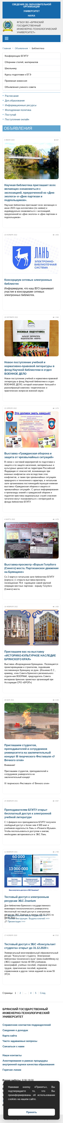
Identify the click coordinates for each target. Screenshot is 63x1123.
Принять (31, 1112)
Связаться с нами (13, 1046)
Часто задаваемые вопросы (20, 1041)
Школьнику (11, 68)
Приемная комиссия (16, 80)
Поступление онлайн (17, 119)
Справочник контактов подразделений (27, 1025)
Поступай (10, 114)
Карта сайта (10, 1035)
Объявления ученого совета (20, 87)
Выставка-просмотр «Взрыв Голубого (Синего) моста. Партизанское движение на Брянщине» (31, 568)
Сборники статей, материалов (21, 62)
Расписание (12, 95)
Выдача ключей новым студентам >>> (27, 915)
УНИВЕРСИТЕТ (32, 11)
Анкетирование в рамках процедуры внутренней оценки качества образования (28, 1062)
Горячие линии (12, 1069)
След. (43, 993)
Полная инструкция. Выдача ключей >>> (29, 918)
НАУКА (31, 15)
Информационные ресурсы (20, 105)
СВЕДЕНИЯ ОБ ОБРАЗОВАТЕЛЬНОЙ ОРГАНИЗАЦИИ (31, 5)
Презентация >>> (16, 921)
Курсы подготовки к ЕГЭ (18, 74)
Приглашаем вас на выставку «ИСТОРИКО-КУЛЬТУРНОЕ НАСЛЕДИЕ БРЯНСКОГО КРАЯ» (30, 655)
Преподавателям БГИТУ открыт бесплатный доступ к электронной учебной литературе (27, 813)
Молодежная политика (18, 110)
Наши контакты (12, 1055)
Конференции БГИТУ (16, 56)
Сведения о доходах (15, 1030)
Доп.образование (15, 100)
